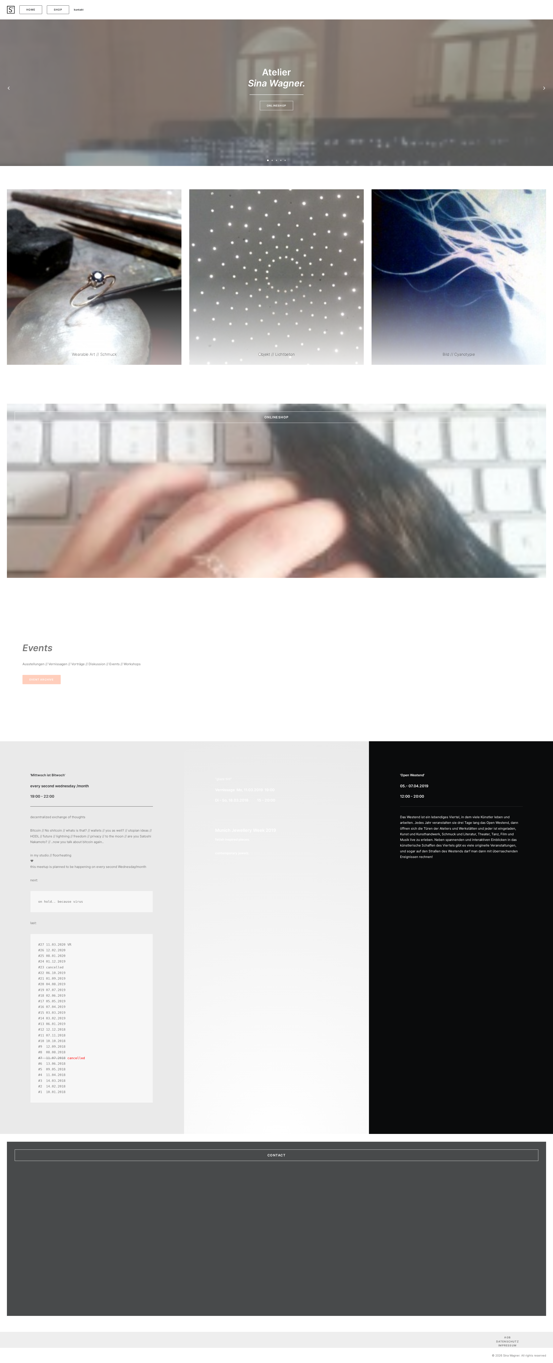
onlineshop (276, 417)
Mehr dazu (276, 106)
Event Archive (41, 679)
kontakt (79, 9)
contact (276, 1155)
